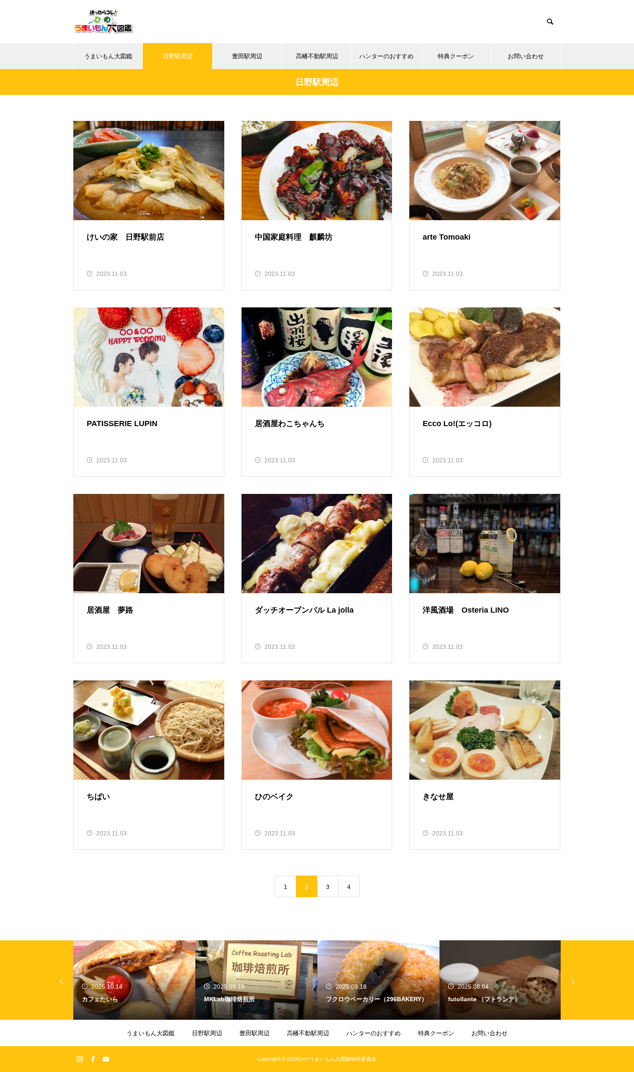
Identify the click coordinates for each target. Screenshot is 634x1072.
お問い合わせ (526, 56)
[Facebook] (92, 1059)
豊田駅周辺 (247, 56)
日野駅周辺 (178, 56)
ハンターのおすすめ (386, 56)
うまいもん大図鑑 (108, 56)
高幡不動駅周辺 (317, 56)
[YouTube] (105, 1059)
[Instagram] (79, 1059)
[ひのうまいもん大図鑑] (103, 22)
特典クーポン (456, 56)
